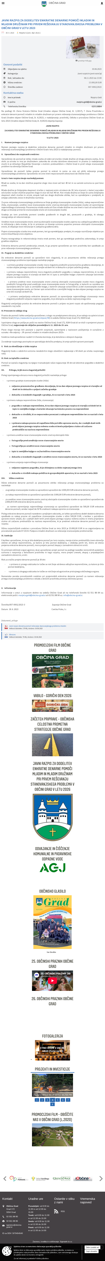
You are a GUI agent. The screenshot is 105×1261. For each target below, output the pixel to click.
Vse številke (51, 952)
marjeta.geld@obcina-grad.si (89, 102)
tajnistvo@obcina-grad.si (14, 1226)
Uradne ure (35, 1198)
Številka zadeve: (15, 87)
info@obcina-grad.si (72, 595)
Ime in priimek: (14, 97)
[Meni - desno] (102, 3)
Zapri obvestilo (91, 1251)
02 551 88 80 (12, 1217)
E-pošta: (12, 102)
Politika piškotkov (42, 1258)
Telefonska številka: (17, 106)
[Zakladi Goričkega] (40, 1179)
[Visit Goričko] (61, 1179)
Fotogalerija (52, 1036)
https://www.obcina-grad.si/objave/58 (31, 318)
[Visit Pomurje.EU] (19, 1179)
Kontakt (7, 1198)
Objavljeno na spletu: (17, 69)
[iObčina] (83, 1179)
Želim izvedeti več (92, 1247)
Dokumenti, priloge (9, 620)
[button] (35, 1051)
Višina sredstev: (15, 82)
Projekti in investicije (52, 1069)
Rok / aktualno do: (16, 78)
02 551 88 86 (12, 1221)
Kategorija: (13, 73)
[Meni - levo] (3, 3)
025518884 (97, 106)
